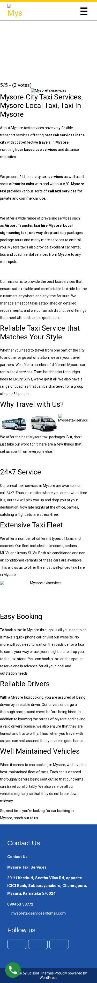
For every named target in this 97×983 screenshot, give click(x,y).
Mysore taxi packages (47, 437)
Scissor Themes (40, 973)
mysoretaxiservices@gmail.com (38, 913)
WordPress (48, 978)
